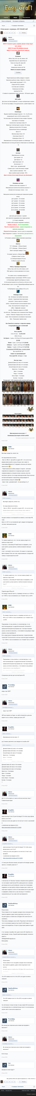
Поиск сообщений (6, 21)
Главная (6, 17)
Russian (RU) (9, 1090)
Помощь (33, 1090)
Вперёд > (24, 32)
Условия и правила (31, 1094)
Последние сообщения (18, 21)
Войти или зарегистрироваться (26, 1)
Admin (10, 37)
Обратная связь (25, 1090)
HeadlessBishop (13, 903)
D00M (9, 447)
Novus (2, 1090)
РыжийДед (11, 685)
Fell (9, 1063)
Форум (15, 17)
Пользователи (26, 17)
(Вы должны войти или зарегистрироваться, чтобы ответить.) (21, 1078)
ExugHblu (11, 727)
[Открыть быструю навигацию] (34, 25)
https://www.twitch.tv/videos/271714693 (11, 827)
